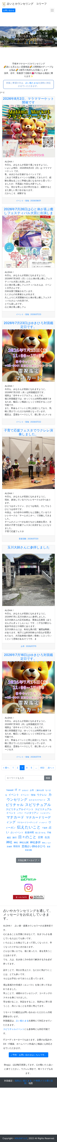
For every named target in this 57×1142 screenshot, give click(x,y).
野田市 (16, 846)
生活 (47, 837)
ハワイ (20, 813)
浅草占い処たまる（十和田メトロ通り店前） (34, 1081)
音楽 (48, 847)
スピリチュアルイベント (20, 809)
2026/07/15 (31, 646)
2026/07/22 (35, 422)
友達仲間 (29, 832)
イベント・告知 (22, 200)
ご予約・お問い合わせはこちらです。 (28, 1054)
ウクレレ (42, 794)
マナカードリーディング (27, 822)
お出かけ (25, 790)
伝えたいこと (29, 827)
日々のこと (27, 837)
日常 (40, 837)
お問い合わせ (8, 10)
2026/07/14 (35, 757)
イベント (13, 794)
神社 (9, 842)
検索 (48, 778)
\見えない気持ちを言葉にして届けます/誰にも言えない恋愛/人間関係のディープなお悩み (28, 36)
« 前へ (6, 767)
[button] (4, 36)
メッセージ (43, 822)
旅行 (14, 837)
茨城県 (9, 846)
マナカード (15, 817)
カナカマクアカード (37, 800)
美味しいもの (46, 843)
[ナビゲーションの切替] (52, 10)
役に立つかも (40, 833)
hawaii (9, 790)
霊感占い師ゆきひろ (33, 846)
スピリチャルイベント (13, 1029)
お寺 (23, 646)
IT (16, 790)
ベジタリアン (31, 812)
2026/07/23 (35, 314)
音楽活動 (22, 538)
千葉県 (44, 828)
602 (42, 767)
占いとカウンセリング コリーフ (26, 3)
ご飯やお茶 (39, 790)
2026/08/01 (35, 200)
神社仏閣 (23, 842)
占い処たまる (31, 83)
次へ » (51, 767)
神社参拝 (35, 842)
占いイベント (17, 832)
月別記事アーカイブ (28, 860)
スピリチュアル (38, 804)
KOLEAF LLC (21, 1138)
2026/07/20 (33, 538)
